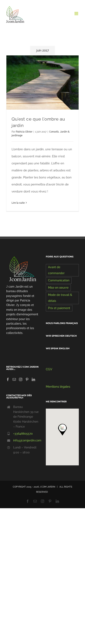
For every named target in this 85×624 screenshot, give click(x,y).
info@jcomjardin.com (26, 440)
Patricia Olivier (24, 131)
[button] (62, 429)
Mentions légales (58, 387)
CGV (49, 369)
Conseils (54, 131)
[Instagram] (20, 379)
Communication (58, 280)
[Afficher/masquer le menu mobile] (76, 13)
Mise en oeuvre (58, 287)
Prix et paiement (59, 308)
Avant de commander (56, 270)
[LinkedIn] (33, 379)
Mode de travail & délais (60, 297)
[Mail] (14, 379)
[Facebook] (7, 379)
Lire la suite (18, 202)
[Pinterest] (27, 379)
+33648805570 (23, 433)
